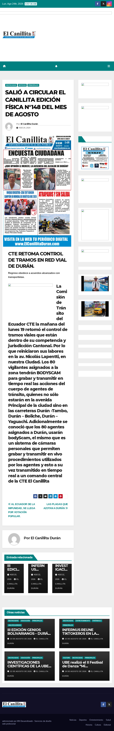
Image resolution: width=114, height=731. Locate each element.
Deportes (83, 720)
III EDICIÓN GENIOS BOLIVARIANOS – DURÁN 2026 (29, 633)
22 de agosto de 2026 (76, 639)
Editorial (107, 725)
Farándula (96, 621)
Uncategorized (14, 625)
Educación (25, 621)
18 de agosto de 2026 (76, 671)
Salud (108, 720)
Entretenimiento (83, 621)
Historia (89, 725)
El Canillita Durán (29, 124)
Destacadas (11, 85)
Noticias (22, 85)
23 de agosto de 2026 (21, 639)
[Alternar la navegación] (109, 66)
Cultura (66, 658)
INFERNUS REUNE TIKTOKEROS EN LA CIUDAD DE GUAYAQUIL (83, 633)
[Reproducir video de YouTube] (95, 283)
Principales (33, 85)
